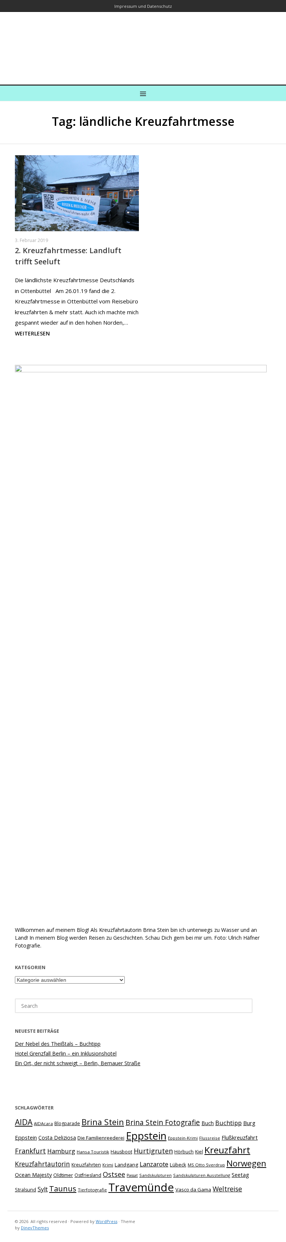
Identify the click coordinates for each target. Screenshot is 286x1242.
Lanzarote (154, 1164)
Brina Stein (103, 1122)
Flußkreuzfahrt (240, 1137)
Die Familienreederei (100, 1137)
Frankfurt (30, 1150)
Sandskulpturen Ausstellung (201, 1175)
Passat (132, 1175)
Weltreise (227, 1188)
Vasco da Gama (193, 1189)
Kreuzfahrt (227, 1150)
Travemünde (141, 1187)
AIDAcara (43, 1123)
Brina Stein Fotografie (162, 1122)
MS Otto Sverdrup (206, 1165)
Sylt (43, 1189)
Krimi (107, 1165)
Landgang (126, 1164)
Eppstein (146, 1136)
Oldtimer (63, 1175)
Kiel (199, 1152)
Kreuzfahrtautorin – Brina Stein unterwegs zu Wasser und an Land (143, 43)
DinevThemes (35, 1227)
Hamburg (61, 1151)
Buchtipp (228, 1123)
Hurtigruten (153, 1150)
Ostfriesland (87, 1175)
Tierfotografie (92, 1189)
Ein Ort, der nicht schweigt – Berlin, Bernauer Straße (77, 1063)
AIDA (23, 1122)
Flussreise (209, 1138)
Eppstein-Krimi (183, 1138)
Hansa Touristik (93, 1152)
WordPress (106, 1221)
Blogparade (67, 1123)
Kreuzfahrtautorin (42, 1164)
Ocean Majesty (33, 1174)
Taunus (62, 1188)
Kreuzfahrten (86, 1165)
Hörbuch (184, 1152)
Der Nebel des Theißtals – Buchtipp (58, 1043)
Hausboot (121, 1152)
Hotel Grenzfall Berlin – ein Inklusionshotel (66, 1053)
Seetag (240, 1174)
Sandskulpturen (155, 1175)
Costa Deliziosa (57, 1137)
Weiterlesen (32, 333)
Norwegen (246, 1163)
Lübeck (178, 1164)
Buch (207, 1123)
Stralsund (25, 1190)
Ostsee (114, 1174)
